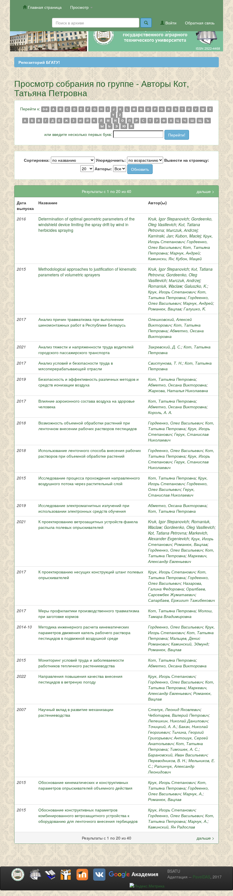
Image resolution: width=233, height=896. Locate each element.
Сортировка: (37, 160)
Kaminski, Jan (160, 236)
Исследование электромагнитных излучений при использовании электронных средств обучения (83, 508)
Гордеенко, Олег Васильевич (178, 244)
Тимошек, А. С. (184, 749)
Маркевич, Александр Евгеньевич (177, 558)
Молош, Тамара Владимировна (180, 613)
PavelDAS (201, 877)
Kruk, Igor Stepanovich (168, 219)
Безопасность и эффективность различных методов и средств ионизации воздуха (88, 382)
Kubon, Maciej (188, 236)
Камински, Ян (161, 258)
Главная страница (44, 7)
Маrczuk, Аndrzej (181, 230)
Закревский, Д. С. (164, 347)
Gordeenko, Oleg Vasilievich (189, 527)
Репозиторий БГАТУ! (39, 62)
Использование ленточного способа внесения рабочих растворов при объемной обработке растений (89, 453)
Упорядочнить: (111, 160)
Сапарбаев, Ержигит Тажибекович (181, 600)
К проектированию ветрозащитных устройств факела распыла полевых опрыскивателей (88, 524)
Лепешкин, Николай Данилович (178, 720)
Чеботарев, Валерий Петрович (178, 715)
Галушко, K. (195, 309)
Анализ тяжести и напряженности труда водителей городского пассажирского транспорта (86, 349)
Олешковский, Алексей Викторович (170, 322)
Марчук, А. (193, 793)
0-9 (45, 109)
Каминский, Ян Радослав (171, 827)
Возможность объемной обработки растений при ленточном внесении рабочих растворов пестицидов (87, 425)
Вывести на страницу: (186, 160)
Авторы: (103, 168)
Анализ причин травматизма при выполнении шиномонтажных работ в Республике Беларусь (82, 322)
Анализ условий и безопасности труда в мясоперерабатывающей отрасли (75, 365)
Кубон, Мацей (189, 258)
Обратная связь (200, 23)
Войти (170, 23)
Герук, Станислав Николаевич (171, 492)
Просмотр (80, 7)
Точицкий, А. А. (162, 726)
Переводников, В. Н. (167, 760)
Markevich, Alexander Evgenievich (178, 535)
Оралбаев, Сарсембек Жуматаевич (177, 591)
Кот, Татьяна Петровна (177, 294)
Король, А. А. (160, 412)
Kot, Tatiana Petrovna (167, 533)
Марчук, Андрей (185, 253)
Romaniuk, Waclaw (165, 286)
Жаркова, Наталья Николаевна (178, 390)
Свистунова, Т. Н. (165, 363)
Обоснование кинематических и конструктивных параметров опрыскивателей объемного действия (85, 785)
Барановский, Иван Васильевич (177, 755)
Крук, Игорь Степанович (180, 238)
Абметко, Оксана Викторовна (177, 385)
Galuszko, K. (195, 286)
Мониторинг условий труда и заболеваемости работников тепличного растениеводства (81, 662)
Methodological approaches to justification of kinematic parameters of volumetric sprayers (87, 271)
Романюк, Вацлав (164, 309)
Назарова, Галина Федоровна (175, 586)
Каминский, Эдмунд (189, 644)
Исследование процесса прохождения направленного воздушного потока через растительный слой (89, 480)
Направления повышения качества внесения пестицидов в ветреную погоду (80, 679)
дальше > (205, 191)
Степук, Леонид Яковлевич (174, 709)
